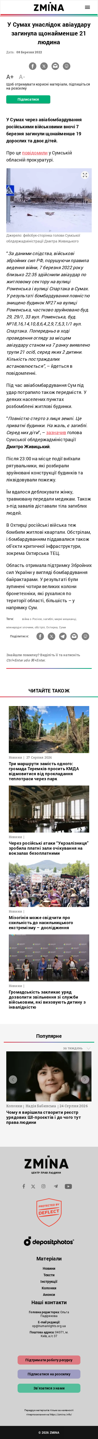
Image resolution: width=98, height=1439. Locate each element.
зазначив (56, 432)
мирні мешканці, (66, 619)
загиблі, (48, 619)
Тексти (49, 1274)
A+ (10, 76)
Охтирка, (52, 627)
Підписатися (28, 99)
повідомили (34, 153)
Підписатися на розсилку (49, 1374)
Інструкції (48, 1281)
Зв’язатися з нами (49, 1388)
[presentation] (13, 1079)
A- (22, 76)
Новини (49, 1268)
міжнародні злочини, (20, 627)
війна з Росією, (32, 619)
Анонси (49, 1294)
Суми (62, 627)
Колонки (49, 1288)
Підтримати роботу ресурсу (48, 1360)
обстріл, (40, 627)
